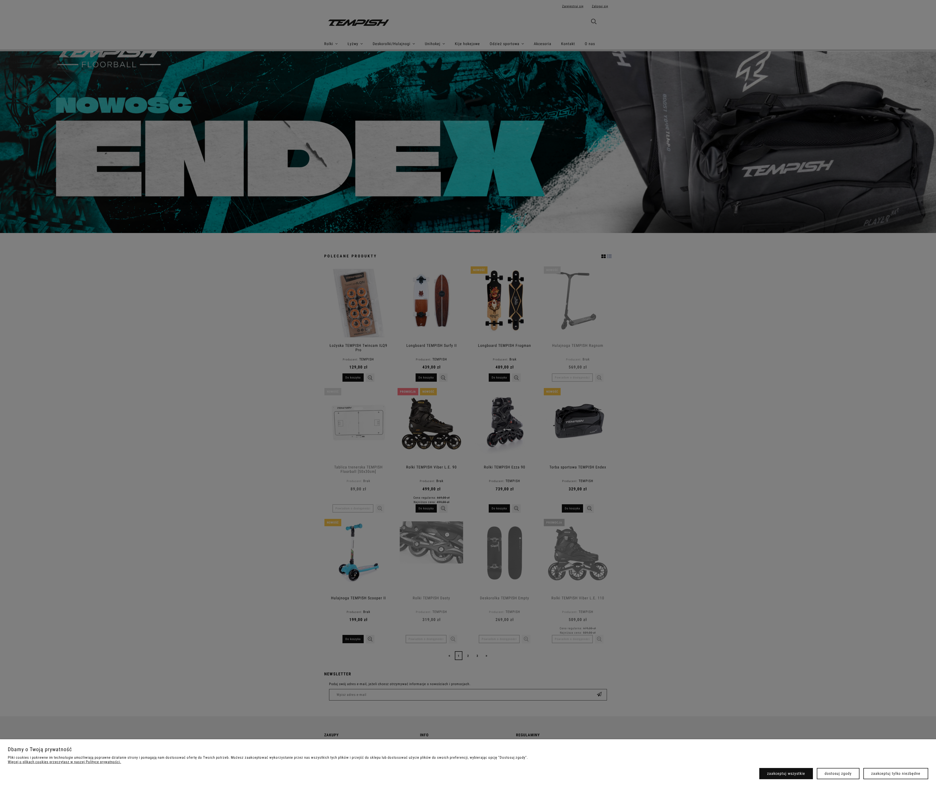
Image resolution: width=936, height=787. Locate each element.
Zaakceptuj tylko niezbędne (895, 773)
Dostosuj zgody (838, 773)
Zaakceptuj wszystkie (786, 773)
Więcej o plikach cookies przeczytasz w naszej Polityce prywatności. (64, 762)
